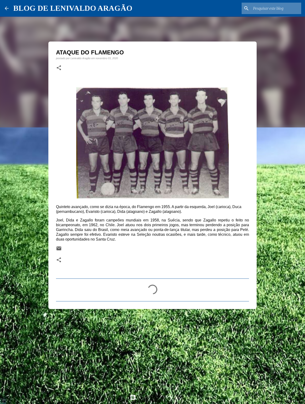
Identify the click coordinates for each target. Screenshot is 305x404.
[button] (59, 68)
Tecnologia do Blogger (155, 397)
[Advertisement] (152, 349)
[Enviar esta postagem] (59, 250)
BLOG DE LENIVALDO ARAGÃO (72, 8)
